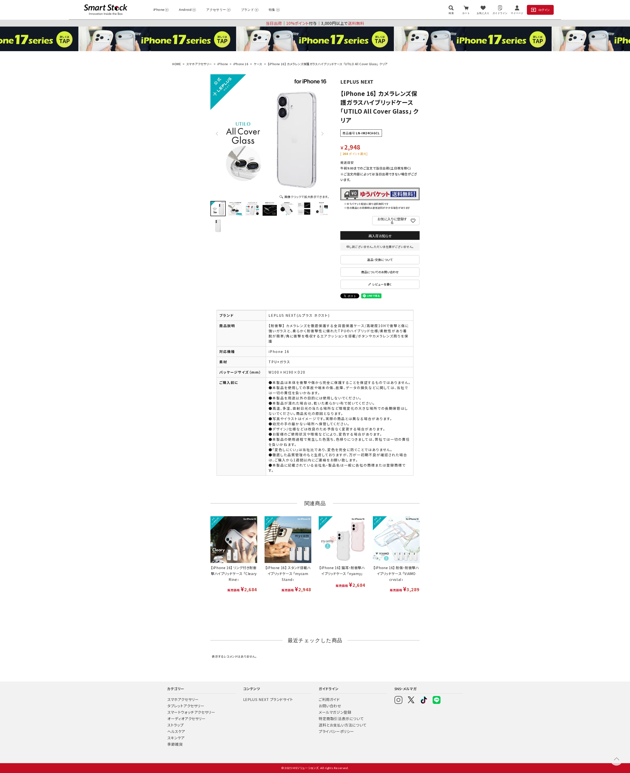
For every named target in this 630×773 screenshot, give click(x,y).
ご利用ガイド (329, 699)
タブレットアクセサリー (186, 705)
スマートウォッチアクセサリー (191, 712)
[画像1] (218, 208)
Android (185, 9)
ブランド (247, 9)
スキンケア (176, 737)
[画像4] (269, 208)
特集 (272, 9)
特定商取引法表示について (341, 718)
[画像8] (218, 225)
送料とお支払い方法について (343, 725)
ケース (258, 64)
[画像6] (304, 208)
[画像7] (321, 208)
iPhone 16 (240, 64)
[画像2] (235, 208)
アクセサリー (216, 9)
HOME (176, 64)
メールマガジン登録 (335, 712)
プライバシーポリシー (336, 731)
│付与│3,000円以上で (315, 23)
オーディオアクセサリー (186, 718)
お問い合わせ (330, 705)
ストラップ (175, 725)
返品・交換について (380, 260)
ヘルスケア (176, 731)
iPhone (158, 9)
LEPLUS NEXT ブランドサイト (268, 699)
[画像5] (287, 208)
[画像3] (252, 208)
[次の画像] (322, 133)
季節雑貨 (175, 744)
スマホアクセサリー (199, 64)
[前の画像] (217, 133)
